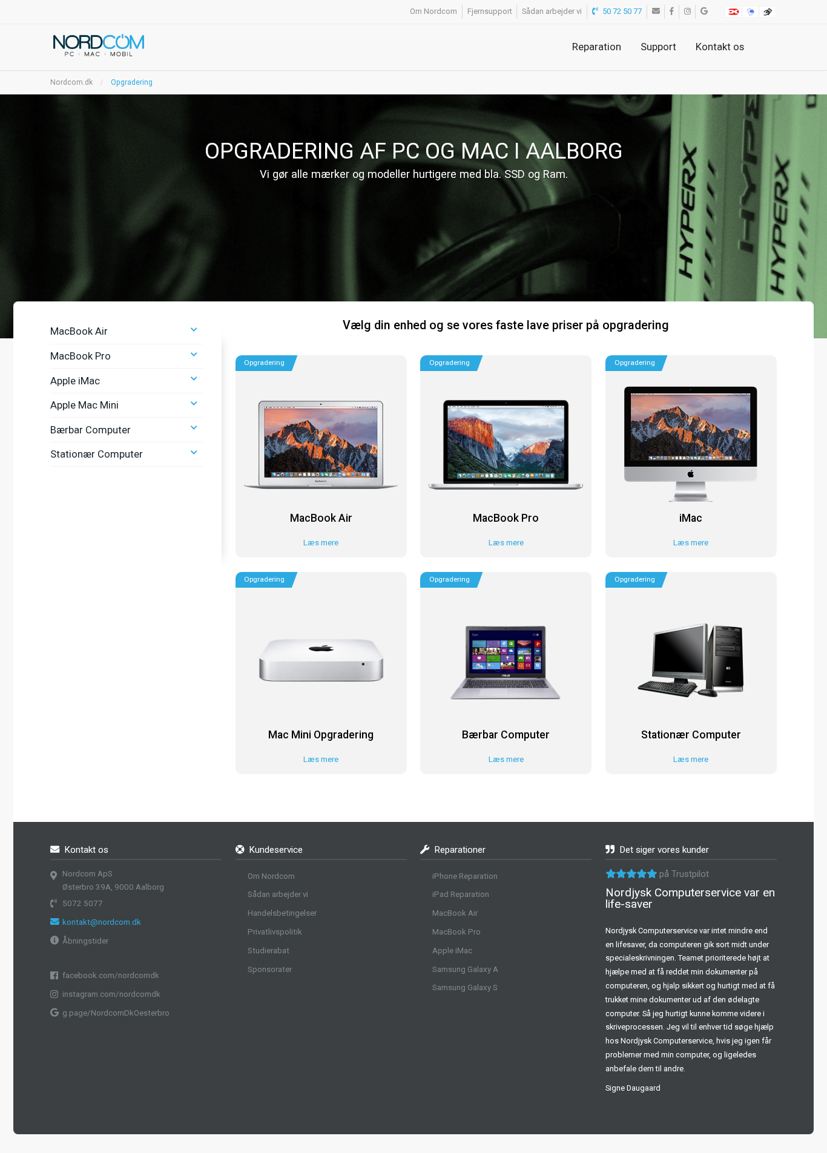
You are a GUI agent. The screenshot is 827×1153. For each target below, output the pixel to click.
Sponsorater (270, 969)
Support (658, 47)
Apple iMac (75, 381)
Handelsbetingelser (282, 913)
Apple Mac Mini (84, 405)
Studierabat (268, 950)
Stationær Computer (96, 454)
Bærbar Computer (90, 430)
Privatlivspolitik (275, 931)
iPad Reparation (460, 894)
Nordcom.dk (71, 82)
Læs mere (320, 542)
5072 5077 (82, 903)
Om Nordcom (433, 11)
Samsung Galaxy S (465, 987)
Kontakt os (720, 47)
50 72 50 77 (621, 11)
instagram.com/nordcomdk (111, 994)
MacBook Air (79, 331)
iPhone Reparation (465, 876)
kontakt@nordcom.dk (101, 922)
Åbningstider (85, 940)
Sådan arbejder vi (552, 11)
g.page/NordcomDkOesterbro (116, 1012)
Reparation (596, 47)
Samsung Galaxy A (465, 969)
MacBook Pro (80, 356)
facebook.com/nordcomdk (110, 975)
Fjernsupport (489, 11)
